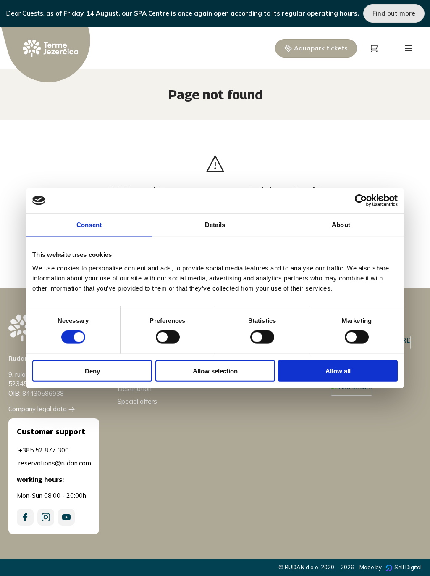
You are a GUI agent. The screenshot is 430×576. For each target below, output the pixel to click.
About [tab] (341, 224)
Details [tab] (215, 224)
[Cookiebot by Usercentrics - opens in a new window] (361, 200)
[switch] (168, 337)
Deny (92, 370)
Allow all (338, 370)
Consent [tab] (89, 224)
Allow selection (215, 370)
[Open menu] (409, 48)
